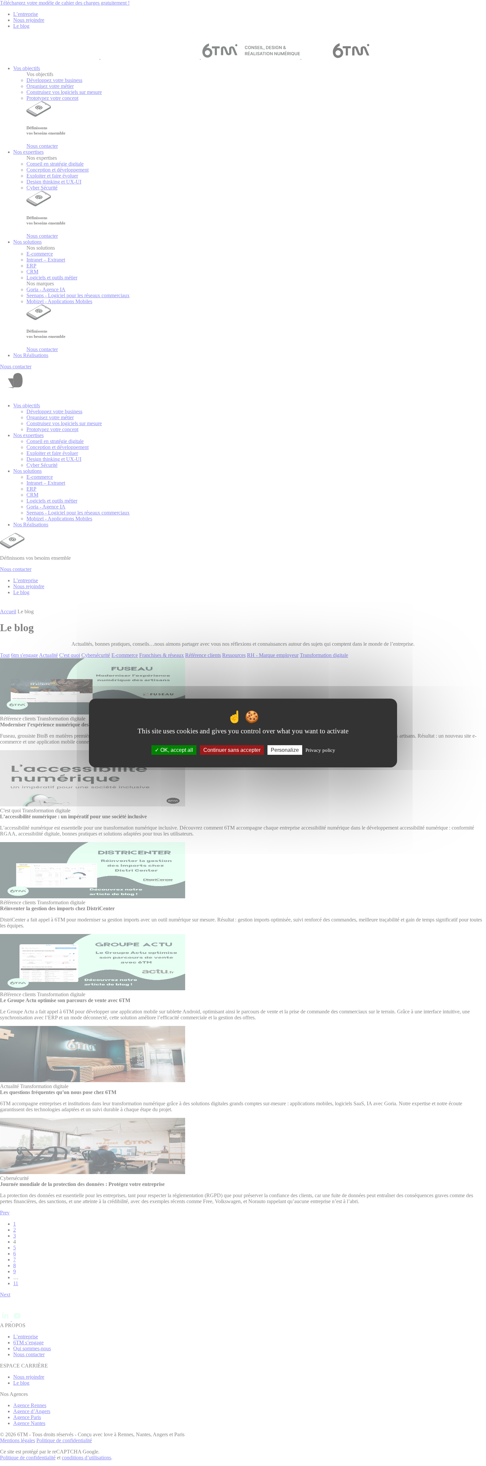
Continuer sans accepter (232, 750)
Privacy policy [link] (320, 750)
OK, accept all (176, 750)
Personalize (285, 750)
